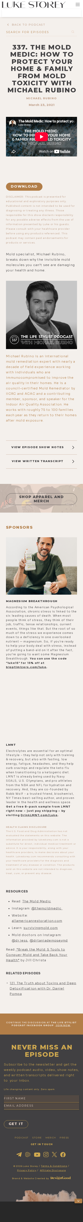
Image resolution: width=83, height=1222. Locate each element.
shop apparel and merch (41, 499)
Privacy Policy (26, 1170)
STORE (37, 1137)
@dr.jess (20, 941)
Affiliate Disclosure (53, 1170)
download (24, 186)
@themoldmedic (47, 908)
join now (63, 1025)
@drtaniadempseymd (49, 941)
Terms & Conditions (54, 1166)
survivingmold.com (41, 928)
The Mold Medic (36, 901)
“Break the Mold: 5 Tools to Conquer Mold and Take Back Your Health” (37, 955)
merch (51, 1137)
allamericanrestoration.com (37, 921)
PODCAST (22, 1137)
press (64, 1137)
